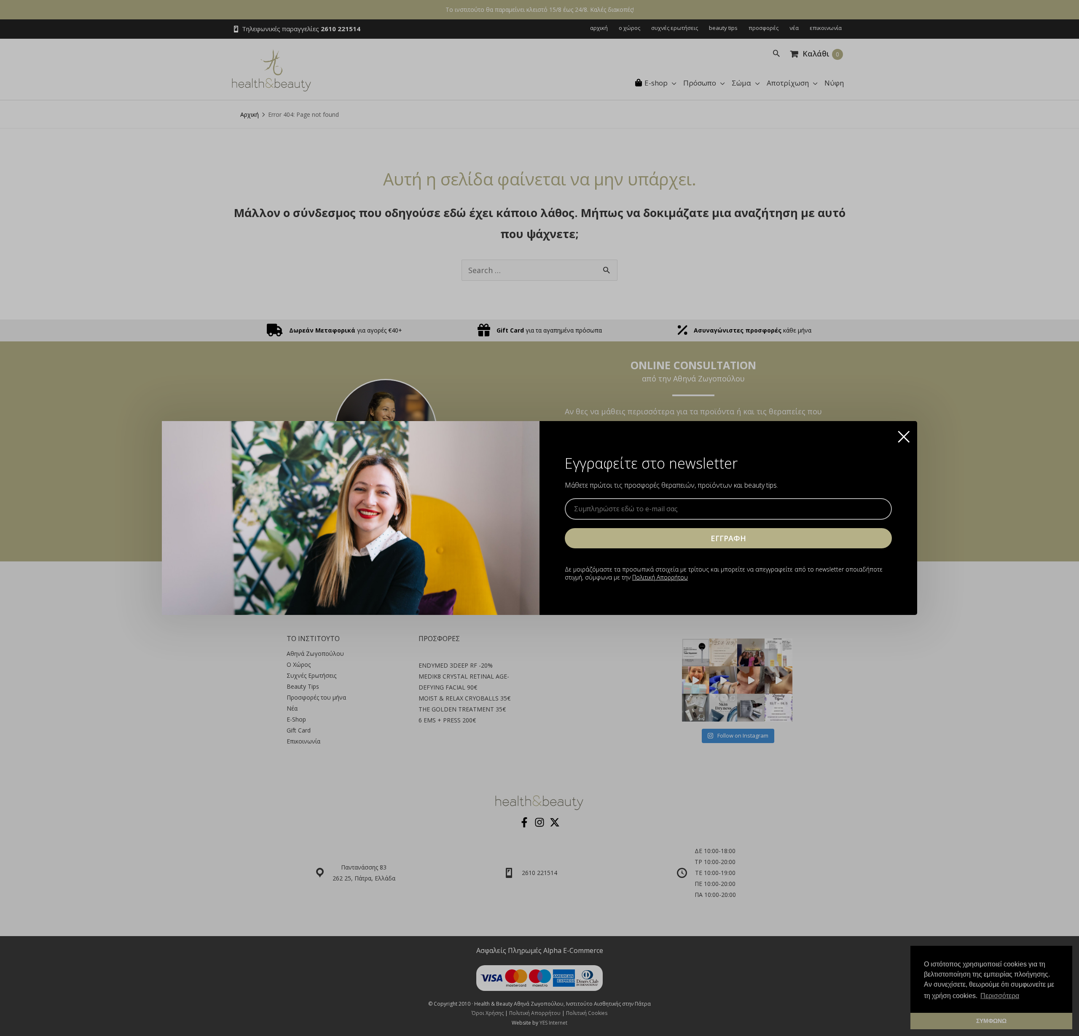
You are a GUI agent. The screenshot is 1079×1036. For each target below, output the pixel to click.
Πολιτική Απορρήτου (660, 577)
